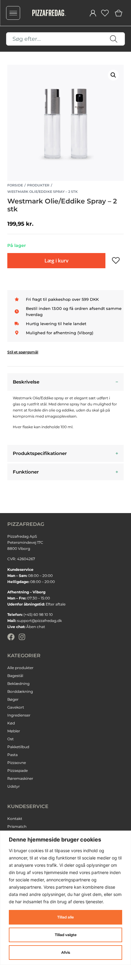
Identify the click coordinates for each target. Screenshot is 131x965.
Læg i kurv (56, 260)
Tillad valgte (65, 934)
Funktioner (26, 472)
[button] (113, 75)
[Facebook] (11, 636)
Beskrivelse (26, 382)
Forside (15, 185)
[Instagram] (22, 636)
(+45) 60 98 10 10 (38, 614)
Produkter (38, 185)
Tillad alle (65, 917)
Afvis (65, 952)
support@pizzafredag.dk (39, 620)
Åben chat (35, 626)
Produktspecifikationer (40, 453)
